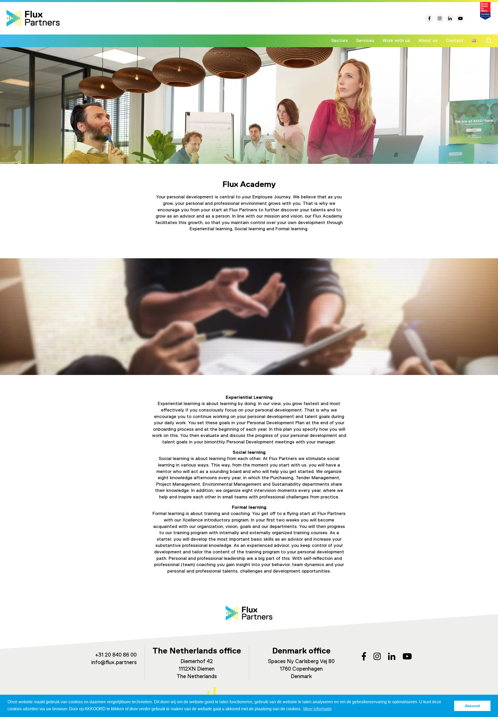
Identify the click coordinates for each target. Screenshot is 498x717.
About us (428, 40)
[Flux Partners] (33, 18)
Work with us (396, 40)
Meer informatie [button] (317, 709)
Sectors (339, 40)
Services (365, 40)
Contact (455, 40)
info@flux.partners (114, 662)
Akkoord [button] (472, 706)
